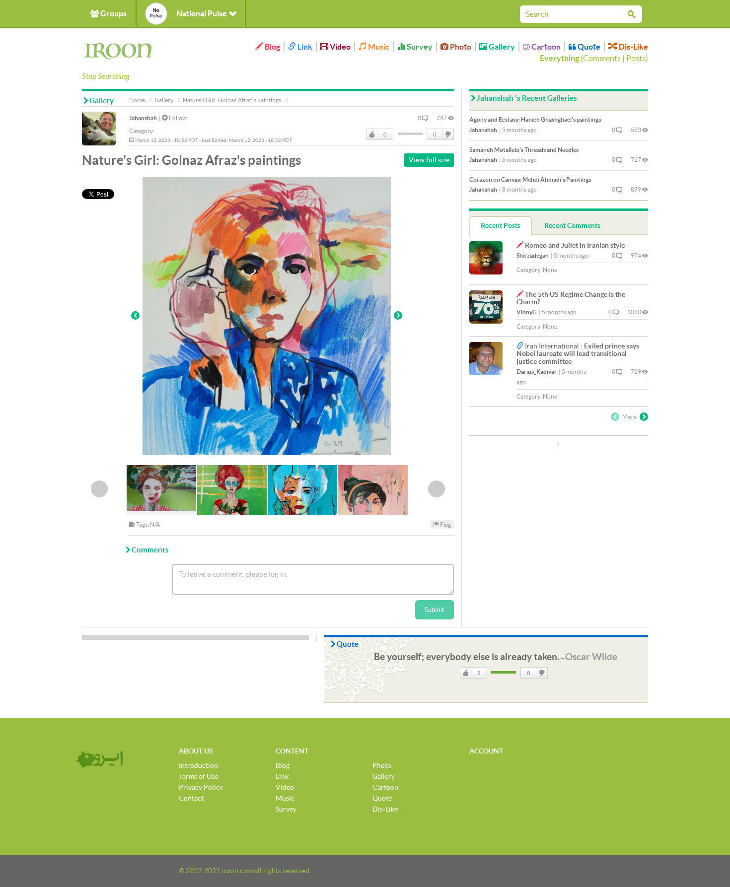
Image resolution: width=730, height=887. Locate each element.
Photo (459, 46)
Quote (588, 46)
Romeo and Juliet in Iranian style (575, 245)
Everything (559, 58)
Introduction (198, 765)
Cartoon (545, 46)
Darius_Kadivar (536, 371)
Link (304, 46)
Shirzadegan (532, 255)
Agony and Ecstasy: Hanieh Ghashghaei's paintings (535, 119)
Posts (636, 58)
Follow (177, 118)
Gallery (501, 46)
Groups (113, 13)
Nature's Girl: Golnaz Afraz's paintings (232, 100)
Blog (271, 46)
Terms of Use (198, 776)
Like (371, 134)
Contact (191, 798)
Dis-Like (632, 46)
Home (137, 100)
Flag (445, 524)
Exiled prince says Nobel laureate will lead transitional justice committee (577, 353)
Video (339, 46)
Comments (602, 58)
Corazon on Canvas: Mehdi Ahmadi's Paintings (530, 179)
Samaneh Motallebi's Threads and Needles (524, 149)
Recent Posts (500, 225)
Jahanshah (143, 118)
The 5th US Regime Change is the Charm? (570, 298)
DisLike (447, 134)
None (550, 270)
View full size (429, 160)
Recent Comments (572, 225)
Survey (419, 46)
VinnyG (526, 312)
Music (377, 46)
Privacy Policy (201, 787)
